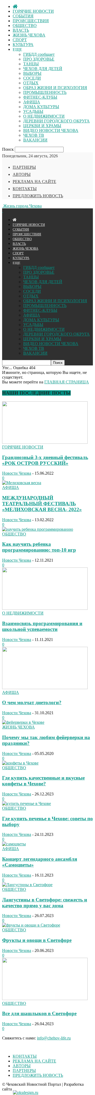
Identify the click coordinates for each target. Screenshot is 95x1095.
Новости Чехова (16, 473)
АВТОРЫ (22, 174)
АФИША (31, 102)
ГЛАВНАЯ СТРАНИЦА (66, 382)
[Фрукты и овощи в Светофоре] (31, 925)
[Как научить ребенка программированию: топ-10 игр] (37, 529)
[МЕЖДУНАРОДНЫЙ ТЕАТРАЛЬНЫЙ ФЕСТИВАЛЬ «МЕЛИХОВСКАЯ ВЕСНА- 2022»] (21, 482)
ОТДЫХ (31, 83)
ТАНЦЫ (31, 64)
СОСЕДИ (32, 78)
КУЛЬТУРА (23, 44)
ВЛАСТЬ (21, 30)
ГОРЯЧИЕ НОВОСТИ (33, 11)
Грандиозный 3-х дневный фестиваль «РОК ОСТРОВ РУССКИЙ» (45, 460)
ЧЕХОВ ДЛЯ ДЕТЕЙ (42, 68)
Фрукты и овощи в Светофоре (37, 940)
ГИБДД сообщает (39, 54)
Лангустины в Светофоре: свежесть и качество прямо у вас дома (44, 902)
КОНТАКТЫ (25, 188)
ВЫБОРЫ (32, 73)
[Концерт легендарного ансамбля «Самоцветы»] (14, 844)
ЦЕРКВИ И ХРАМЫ (42, 125)
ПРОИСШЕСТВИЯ (31, 21)
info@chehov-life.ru (54, 1038)
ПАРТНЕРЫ (24, 167)
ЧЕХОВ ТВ (33, 135)
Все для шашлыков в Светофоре (39, 1013)
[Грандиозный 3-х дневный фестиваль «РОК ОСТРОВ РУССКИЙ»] (45, 442)
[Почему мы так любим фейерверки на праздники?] (23, 722)
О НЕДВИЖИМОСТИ (44, 116)
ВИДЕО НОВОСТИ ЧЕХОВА (50, 130)
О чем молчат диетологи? (31, 702)
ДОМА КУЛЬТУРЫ (41, 106)
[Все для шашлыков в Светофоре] (45, 998)
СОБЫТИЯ (23, 16)
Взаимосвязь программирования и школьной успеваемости (42, 626)
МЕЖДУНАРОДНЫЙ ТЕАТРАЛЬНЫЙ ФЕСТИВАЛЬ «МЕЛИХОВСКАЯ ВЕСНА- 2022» (42, 503)
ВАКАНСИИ (35, 140)
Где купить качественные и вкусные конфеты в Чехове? (43, 780)
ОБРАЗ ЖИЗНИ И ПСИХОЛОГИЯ (55, 87)
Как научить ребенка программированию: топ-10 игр (39, 547)
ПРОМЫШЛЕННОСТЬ (44, 92)
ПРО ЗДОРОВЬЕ (38, 59)
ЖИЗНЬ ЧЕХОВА (29, 35)
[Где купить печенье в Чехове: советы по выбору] (26, 803)
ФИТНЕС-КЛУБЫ (40, 97)
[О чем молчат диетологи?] (45, 687)
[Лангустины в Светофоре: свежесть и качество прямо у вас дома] (27, 884)
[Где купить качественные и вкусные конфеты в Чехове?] (20, 763)
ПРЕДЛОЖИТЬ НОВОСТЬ (38, 196)
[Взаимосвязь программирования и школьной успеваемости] (45, 608)
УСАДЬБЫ (33, 111)
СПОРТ (20, 40)
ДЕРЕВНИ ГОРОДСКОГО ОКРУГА (56, 121)
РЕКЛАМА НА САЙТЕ (34, 181)
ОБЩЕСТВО (25, 25)
